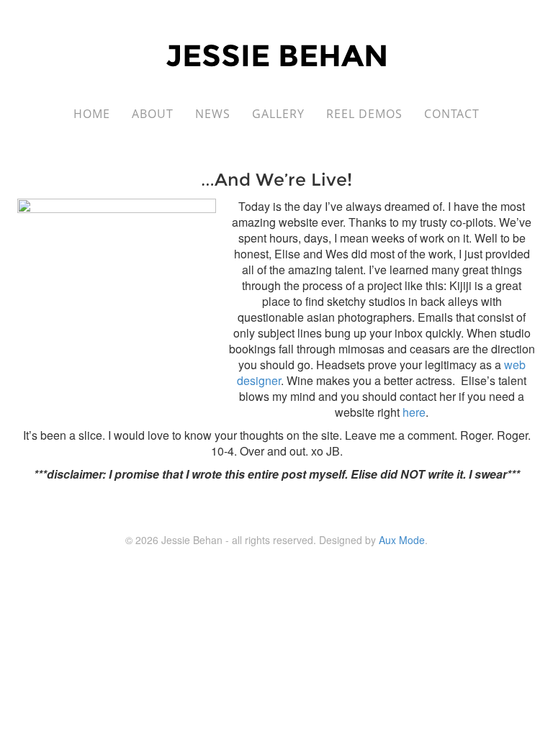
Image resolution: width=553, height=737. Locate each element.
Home (91, 114)
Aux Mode (402, 540)
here (414, 412)
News (212, 114)
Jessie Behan (277, 55)
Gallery (278, 114)
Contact (452, 114)
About (153, 114)
